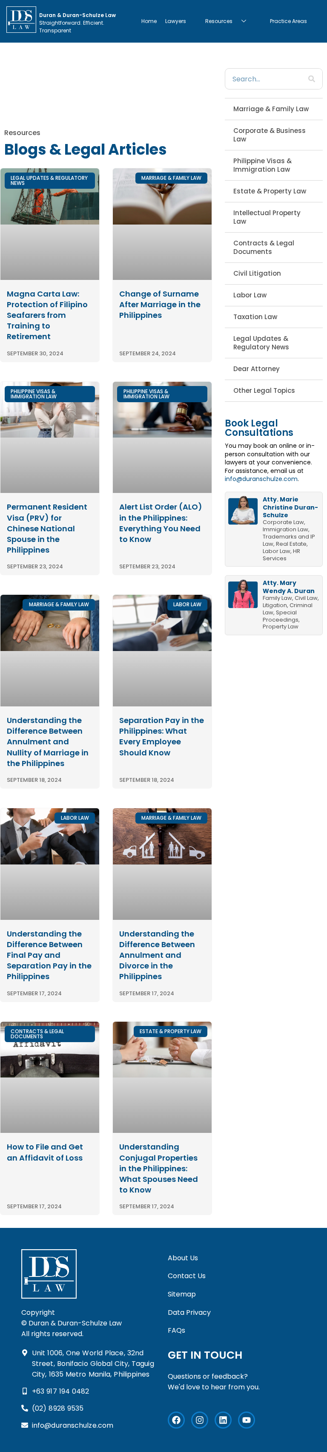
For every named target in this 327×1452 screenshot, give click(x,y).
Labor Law (250, 295)
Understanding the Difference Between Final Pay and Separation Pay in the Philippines (49, 955)
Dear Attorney (256, 368)
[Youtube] (246, 1420)
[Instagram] (199, 1420)
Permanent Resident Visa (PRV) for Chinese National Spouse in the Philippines (47, 528)
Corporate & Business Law (269, 135)
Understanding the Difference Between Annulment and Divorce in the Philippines (157, 955)
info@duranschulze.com (261, 479)
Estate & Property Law (269, 191)
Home (149, 21)
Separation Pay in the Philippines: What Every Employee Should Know (161, 736)
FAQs (176, 1330)
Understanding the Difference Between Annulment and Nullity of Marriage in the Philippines (48, 742)
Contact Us (187, 1276)
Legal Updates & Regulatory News (261, 342)
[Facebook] (176, 1420)
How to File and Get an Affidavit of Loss (45, 1152)
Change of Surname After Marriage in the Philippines (160, 304)
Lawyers (175, 21)
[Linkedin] (223, 1420)
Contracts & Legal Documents (263, 247)
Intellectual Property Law (267, 217)
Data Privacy (189, 1312)
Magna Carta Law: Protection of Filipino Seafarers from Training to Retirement (47, 315)
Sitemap (182, 1294)
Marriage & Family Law (271, 108)
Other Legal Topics (264, 390)
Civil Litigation (257, 273)
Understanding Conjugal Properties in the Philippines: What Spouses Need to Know (158, 1168)
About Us (183, 1258)
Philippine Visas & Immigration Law (262, 165)
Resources (218, 21)
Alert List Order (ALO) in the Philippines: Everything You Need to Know (160, 522)
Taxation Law (255, 316)
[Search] (311, 79)
